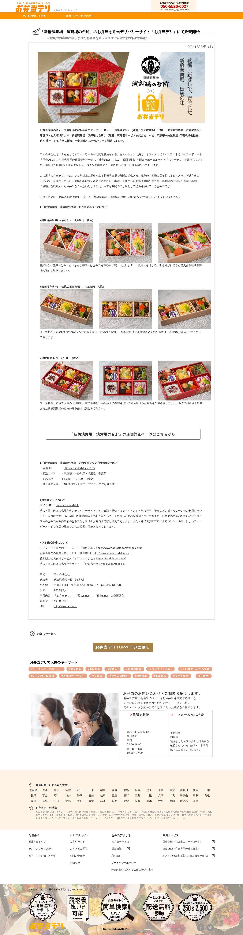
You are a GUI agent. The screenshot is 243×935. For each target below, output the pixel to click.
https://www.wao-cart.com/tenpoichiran (119, 547)
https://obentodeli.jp (67, 505)
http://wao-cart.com (65, 606)
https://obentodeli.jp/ (113, 563)
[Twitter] (210, 927)
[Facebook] (200, 927)
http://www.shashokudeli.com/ (111, 553)
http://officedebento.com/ (111, 558)
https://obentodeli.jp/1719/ (79, 468)
